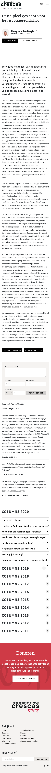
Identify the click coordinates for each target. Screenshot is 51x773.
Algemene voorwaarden (29, 741)
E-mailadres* (30, 380)
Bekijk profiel (10, 41)
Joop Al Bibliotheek (27, 730)
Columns (4, 8)
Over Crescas (6, 738)
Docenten (5, 736)
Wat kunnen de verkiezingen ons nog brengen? (24, 537)
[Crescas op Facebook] (44, 766)
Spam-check (9, 389)
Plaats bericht (36, 393)
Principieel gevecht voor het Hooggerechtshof (24, 560)
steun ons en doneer (25, 679)
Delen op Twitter (33, 350)
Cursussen (5, 733)
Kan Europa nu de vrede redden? (17, 543)
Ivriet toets (6, 741)
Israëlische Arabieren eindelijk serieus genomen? (25, 526)
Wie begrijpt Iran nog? (12, 554)
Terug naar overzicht (29, 41)
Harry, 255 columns (11, 520)
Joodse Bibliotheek (8, 744)
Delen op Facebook (12, 350)
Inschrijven (41, 759)
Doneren (23, 736)
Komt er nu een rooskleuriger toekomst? (21, 531)
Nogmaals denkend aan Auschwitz (18, 548)
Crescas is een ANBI (27, 738)
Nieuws (23, 733)
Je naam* (8, 380)
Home (4, 730)
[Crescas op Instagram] (48, 766)
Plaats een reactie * (11, 367)
